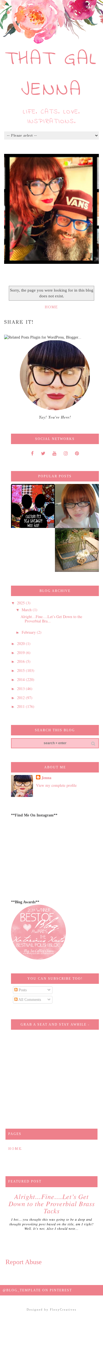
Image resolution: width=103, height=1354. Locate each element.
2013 (21, 688)
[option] (51, 209)
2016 (21, 661)
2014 (21, 679)
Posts (22, 990)
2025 (21, 602)
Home (51, 307)
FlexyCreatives (63, 1309)
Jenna (46, 777)
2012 (21, 697)
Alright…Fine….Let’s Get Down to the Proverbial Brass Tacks (52, 1203)
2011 (21, 706)
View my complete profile (56, 785)
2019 (21, 652)
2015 (21, 670)
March (27, 609)
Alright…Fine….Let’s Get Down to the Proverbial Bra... (51, 619)
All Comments (29, 1000)
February (29, 632)
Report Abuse (23, 1262)
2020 (21, 643)
